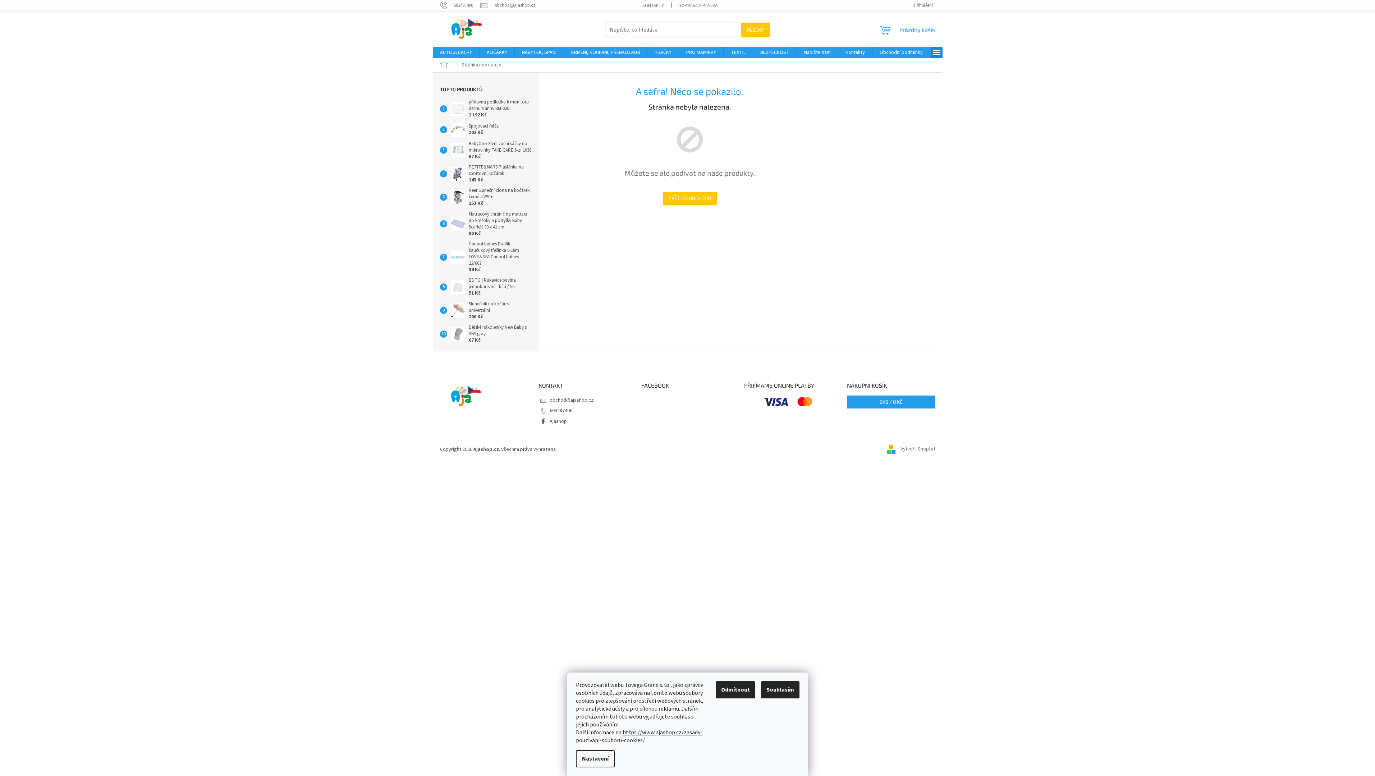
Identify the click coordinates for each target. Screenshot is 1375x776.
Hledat (755, 30)
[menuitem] (456, 52)
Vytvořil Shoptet (917, 449)
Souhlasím (780, 690)
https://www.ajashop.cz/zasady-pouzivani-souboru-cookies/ (639, 736)
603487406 (561, 410)
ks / (891, 402)
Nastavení (595, 759)
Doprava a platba (698, 6)
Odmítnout (735, 690)
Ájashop (558, 421)
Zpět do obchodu (690, 198)
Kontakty (653, 6)
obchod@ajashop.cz (571, 400)
